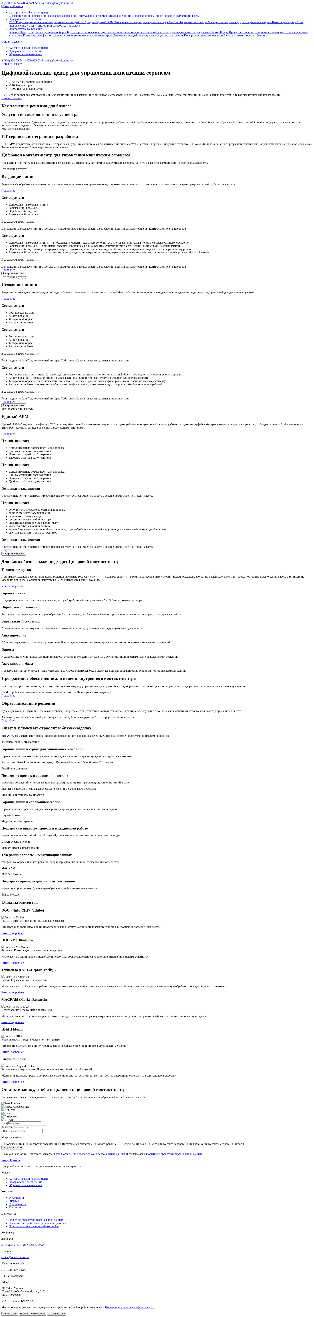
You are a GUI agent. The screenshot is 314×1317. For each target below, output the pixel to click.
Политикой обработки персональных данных (174, 1153)
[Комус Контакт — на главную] (12, 6)
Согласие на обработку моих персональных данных (93, 1153)
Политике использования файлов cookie (130, 1307)
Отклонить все (57, 1313)
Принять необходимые (32, 1313)
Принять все (10, 1313)
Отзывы (14, 1200)
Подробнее (8, 190)
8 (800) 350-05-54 (12, 3)
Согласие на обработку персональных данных (37, 1223)
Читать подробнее (12, 933)
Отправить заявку (13, 1147)
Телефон (6, 1127)
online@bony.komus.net (59, 3)
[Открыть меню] (24, 42)
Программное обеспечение (25, 19)
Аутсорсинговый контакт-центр (29, 12)
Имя (4, 1123)
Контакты (15, 1207)
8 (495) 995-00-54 (33, 3)
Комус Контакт (10, 1160)
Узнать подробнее (12, 586)
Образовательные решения (25, 28)
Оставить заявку (11, 41)
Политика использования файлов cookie (34, 1226)
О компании (16, 1197)
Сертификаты (17, 1204)
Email (4, 1130)
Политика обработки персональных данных (36, 1219)
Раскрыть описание (13, 273)
